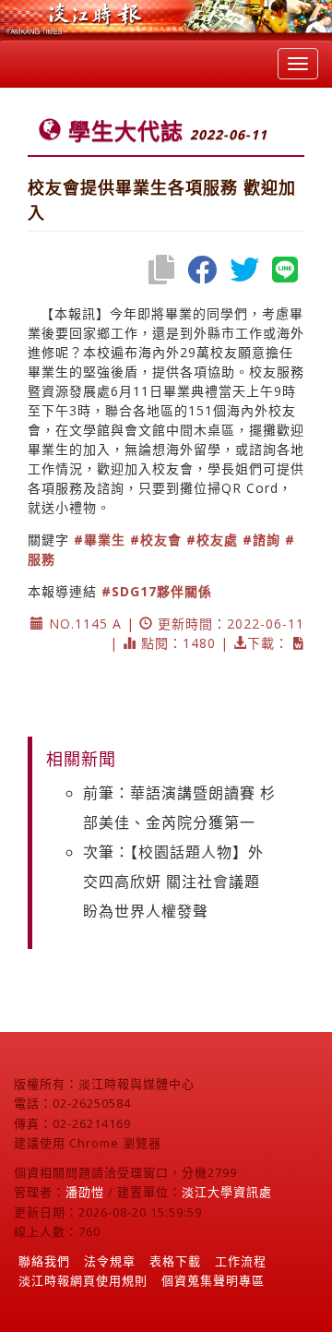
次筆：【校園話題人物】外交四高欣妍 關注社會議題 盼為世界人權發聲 (173, 881)
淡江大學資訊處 (227, 1191)
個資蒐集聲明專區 (213, 1280)
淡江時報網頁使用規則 (83, 1280)
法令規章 (110, 1261)
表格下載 (175, 1261)
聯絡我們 (44, 1261)
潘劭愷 (84, 1191)
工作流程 (241, 1261)
